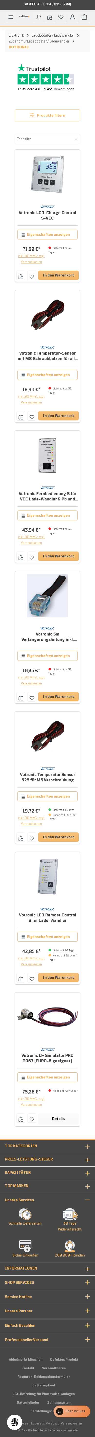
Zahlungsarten (59, 1403)
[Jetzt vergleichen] (49, 17)
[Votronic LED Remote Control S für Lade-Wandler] (47, 876)
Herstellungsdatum (45, 1411)
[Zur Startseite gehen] (24, 18)
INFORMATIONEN (21, 1268)
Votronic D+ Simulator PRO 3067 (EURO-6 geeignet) (47, 1058)
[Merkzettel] (61, 17)
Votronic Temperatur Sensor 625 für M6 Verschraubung (47, 777)
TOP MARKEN (16, 1186)
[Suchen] (38, 17)
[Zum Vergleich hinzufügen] (20, 275)
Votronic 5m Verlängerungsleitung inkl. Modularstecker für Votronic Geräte (47, 637)
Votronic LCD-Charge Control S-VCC (47, 215)
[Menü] (11, 17)
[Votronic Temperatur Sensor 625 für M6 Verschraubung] (47, 736)
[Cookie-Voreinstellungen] (14, 1422)
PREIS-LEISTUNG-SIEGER (29, 1159)
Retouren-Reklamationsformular (44, 1377)
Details (58, 1119)
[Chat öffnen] (72, 1411)
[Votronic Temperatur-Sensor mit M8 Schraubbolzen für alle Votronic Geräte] (47, 314)
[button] (47, 1200)
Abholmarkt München (25, 1360)
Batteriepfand (43, 1385)
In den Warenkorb (59, 275)
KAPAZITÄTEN (18, 1172)
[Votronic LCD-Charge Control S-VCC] (47, 174)
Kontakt (28, 1368)
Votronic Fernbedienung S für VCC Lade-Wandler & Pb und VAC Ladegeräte (47, 496)
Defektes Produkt (64, 1360)
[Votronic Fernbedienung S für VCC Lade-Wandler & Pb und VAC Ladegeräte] (47, 455)
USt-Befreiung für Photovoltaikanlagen (43, 1394)
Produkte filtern (50, 115)
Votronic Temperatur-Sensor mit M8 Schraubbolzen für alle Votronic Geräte (47, 356)
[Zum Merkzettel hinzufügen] (31, 275)
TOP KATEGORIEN (21, 1146)
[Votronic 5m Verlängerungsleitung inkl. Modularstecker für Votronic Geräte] (47, 595)
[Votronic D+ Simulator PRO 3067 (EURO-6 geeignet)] (47, 1017)
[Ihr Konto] (72, 17)
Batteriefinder (28, 1403)
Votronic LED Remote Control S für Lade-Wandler (47, 918)
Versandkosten (54, 1368)
